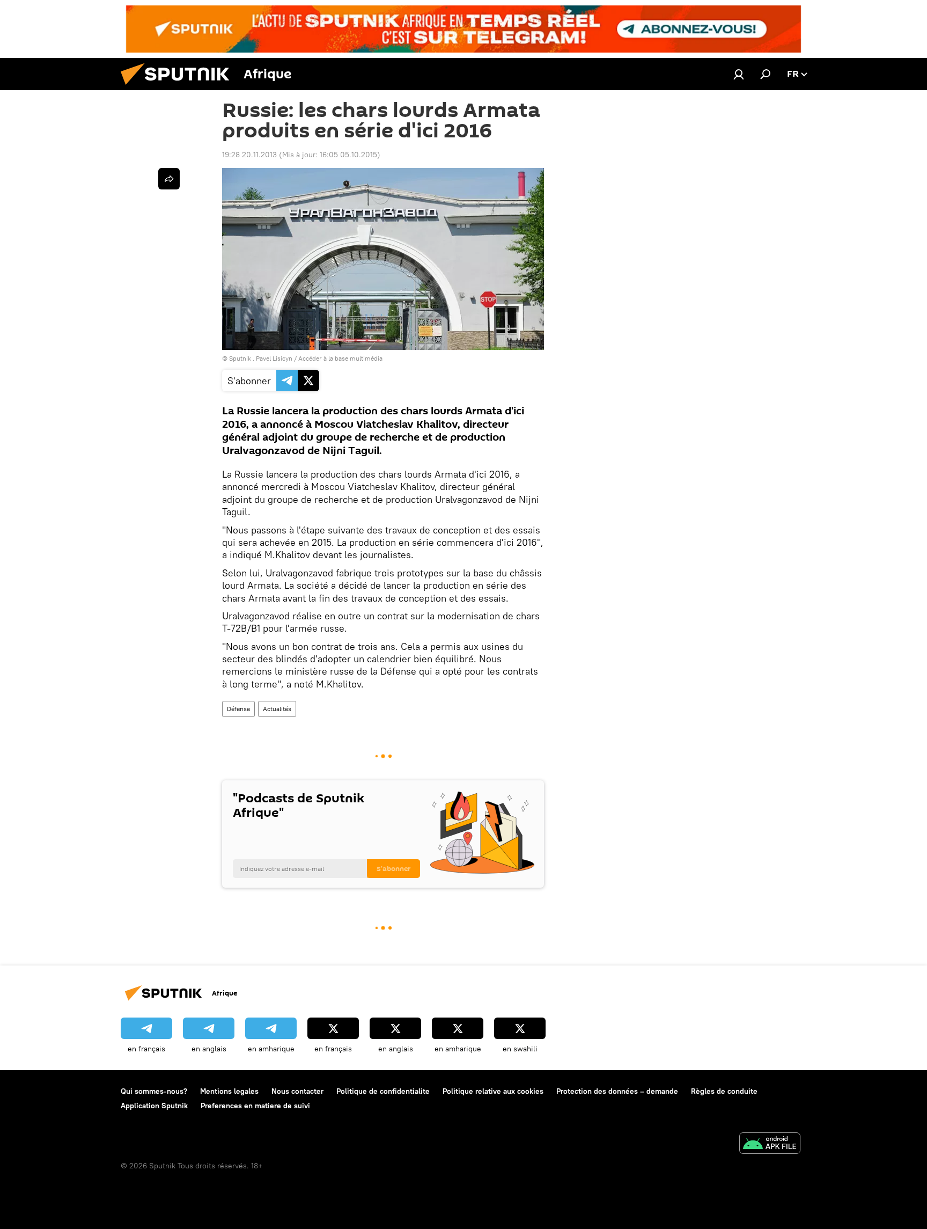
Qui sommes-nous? (154, 1091)
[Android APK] (769, 1144)
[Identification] (738, 74)
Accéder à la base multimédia (340, 358)
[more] (169, 178)
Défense (238, 709)
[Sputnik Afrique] (179, 87)
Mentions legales (229, 1091)
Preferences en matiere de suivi (255, 1105)
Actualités (277, 709)
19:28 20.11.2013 (249, 154)
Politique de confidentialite (383, 1091)
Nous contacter (297, 1091)
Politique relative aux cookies (493, 1091)
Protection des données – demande (617, 1091)
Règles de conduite (724, 1091)
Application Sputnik (154, 1105)
